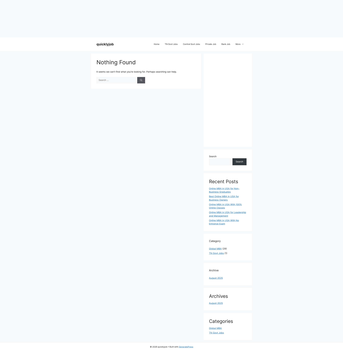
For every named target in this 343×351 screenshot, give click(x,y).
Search (213, 156)
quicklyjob (105, 44)
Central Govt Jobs (191, 44)
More (238, 44)
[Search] (141, 80)
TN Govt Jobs (171, 44)
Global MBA (215, 248)
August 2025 (216, 278)
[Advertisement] (80, 18)
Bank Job (225, 44)
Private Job (210, 44)
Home (156, 44)
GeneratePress (186, 347)
